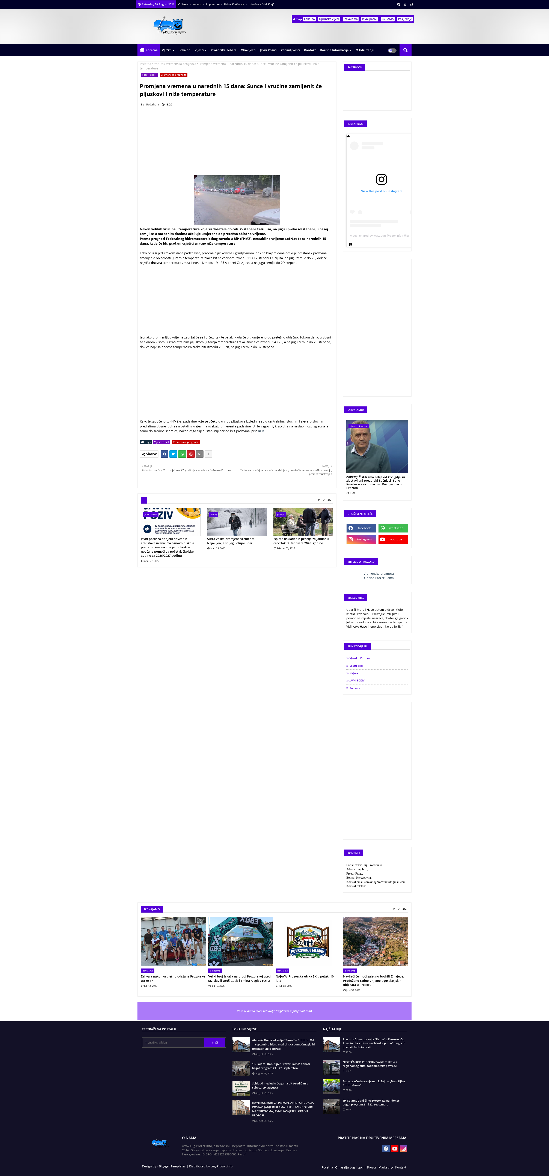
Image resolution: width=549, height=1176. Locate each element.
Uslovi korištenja (234, 4)
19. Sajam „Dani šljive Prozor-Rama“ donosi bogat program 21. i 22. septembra (281, 1066)
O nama (183, 4)
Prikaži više (325, 500)
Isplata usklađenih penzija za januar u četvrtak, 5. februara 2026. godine (301, 541)
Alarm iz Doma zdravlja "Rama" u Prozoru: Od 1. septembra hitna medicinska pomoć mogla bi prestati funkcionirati (283, 1044)
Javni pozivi (369, 19)
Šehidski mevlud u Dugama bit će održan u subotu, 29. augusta (280, 1085)
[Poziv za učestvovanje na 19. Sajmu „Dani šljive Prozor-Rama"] (331, 1086)
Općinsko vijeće (329, 19)
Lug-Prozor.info (221, 1166)
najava (354, 673)
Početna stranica (152, 64)
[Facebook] (164, 454)
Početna (152, 50)
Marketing (386, 1167)
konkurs (355, 688)
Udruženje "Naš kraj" (261, 4)
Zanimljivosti (290, 50)
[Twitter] (173, 454)
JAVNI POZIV (357, 680)
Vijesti (199, 50)
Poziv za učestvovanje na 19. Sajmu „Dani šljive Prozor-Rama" (374, 1083)
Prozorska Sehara (224, 50)
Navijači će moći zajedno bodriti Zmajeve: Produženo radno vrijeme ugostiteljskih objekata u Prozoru (373, 980)
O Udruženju (365, 50)
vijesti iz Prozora (360, 658)
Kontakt (197, 4)
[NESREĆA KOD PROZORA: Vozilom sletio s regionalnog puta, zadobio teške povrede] (331, 1067)
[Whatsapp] (182, 454)
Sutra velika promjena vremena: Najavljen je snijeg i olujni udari (230, 541)
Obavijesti (248, 50)
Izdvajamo (351, 19)
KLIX (261, 431)
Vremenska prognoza (181, 64)
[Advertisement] (239, 142)
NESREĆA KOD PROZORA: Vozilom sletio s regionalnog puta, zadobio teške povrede (370, 1064)
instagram (364, 539)
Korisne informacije (334, 50)
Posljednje (405, 19)
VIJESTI (167, 50)
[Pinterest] (191, 454)
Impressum (213, 4)
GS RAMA (388, 19)
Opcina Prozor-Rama (379, 578)
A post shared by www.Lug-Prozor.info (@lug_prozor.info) (389, 235)
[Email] (200, 454)
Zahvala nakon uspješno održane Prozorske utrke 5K (173, 978)
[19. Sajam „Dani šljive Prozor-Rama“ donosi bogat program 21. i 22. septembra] (331, 1106)
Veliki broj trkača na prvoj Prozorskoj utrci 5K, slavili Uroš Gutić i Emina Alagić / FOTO (239, 978)
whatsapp (396, 528)
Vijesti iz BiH (149, 75)
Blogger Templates (172, 1166)
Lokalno (309, 19)
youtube (396, 539)
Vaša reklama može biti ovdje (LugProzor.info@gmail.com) (274, 1011)
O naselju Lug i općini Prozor (355, 1167)
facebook (364, 528)
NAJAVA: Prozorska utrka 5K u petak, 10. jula (305, 978)
